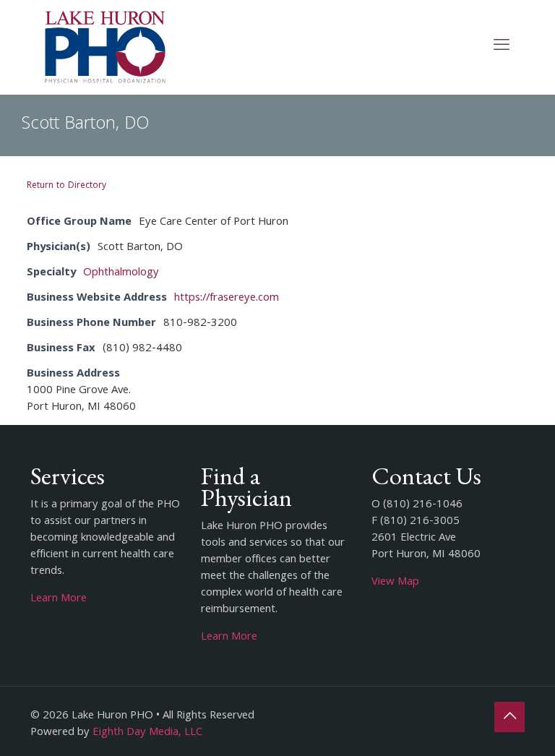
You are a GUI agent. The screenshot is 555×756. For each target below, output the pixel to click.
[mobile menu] (501, 47)
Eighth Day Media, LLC (147, 732)
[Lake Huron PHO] (105, 47)
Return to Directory (66, 186)
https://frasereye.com (226, 298)
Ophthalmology (121, 273)
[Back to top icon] (509, 717)
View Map (395, 582)
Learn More (58, 599)
